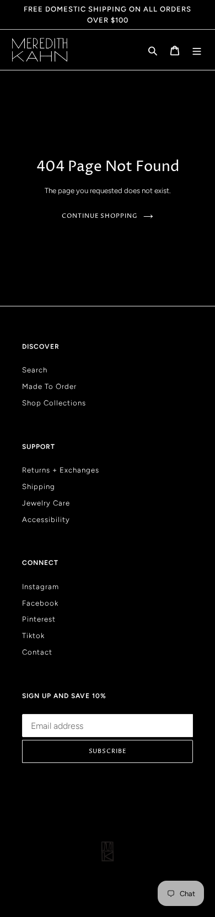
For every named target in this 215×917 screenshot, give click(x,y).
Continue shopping (99, 216)
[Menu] (197, 50)
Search (34, 369)
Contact (37, 651)
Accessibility (46, 519)
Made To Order (49, 386)
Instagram (40, 586)
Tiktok (33, 635)
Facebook (40, 602)
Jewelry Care (46, 502)
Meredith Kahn (119, 882)
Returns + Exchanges (60, 469)
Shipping (38, 486)
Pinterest (39, 618)
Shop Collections (54, 402)
